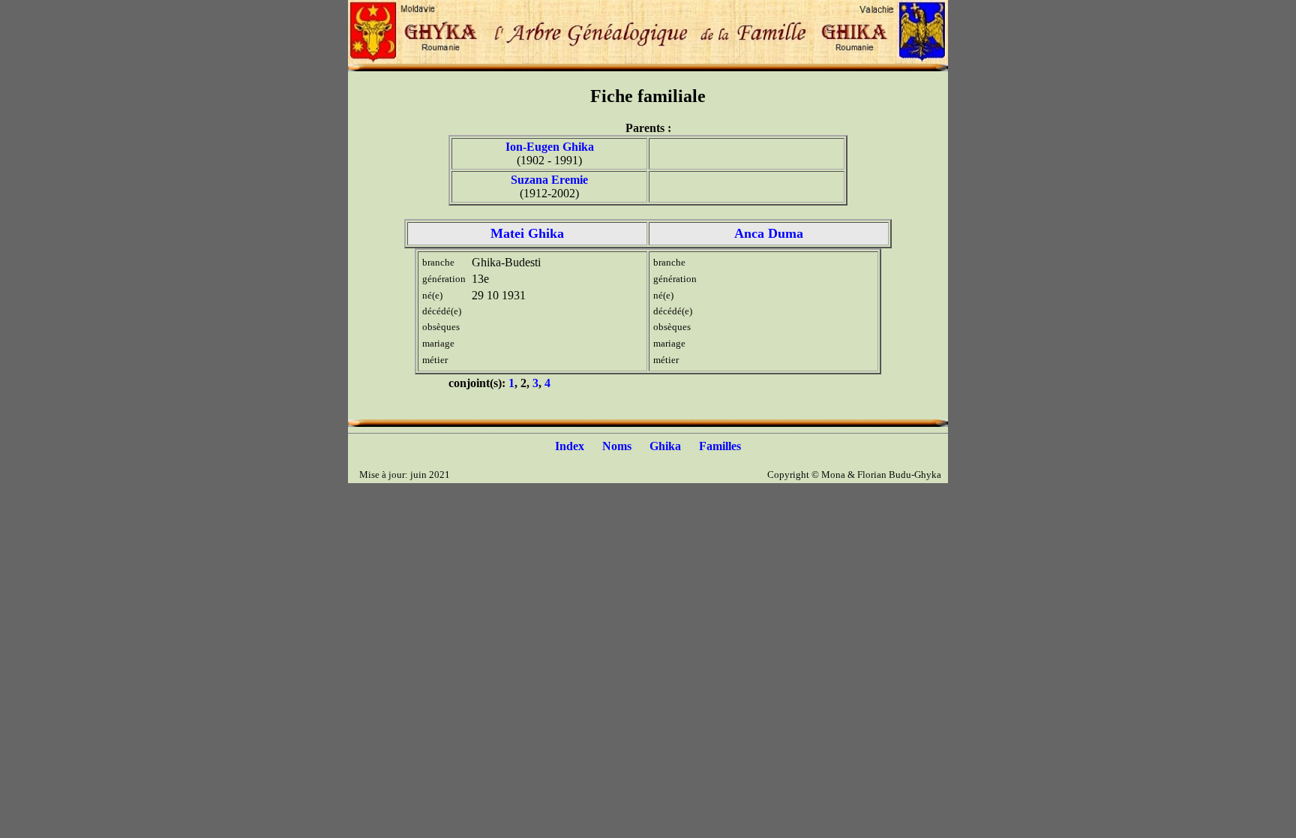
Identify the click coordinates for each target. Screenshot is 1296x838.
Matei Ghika (527, 233)
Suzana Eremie (549, 179)
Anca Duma (768, 233)
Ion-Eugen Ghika (550, 146)
